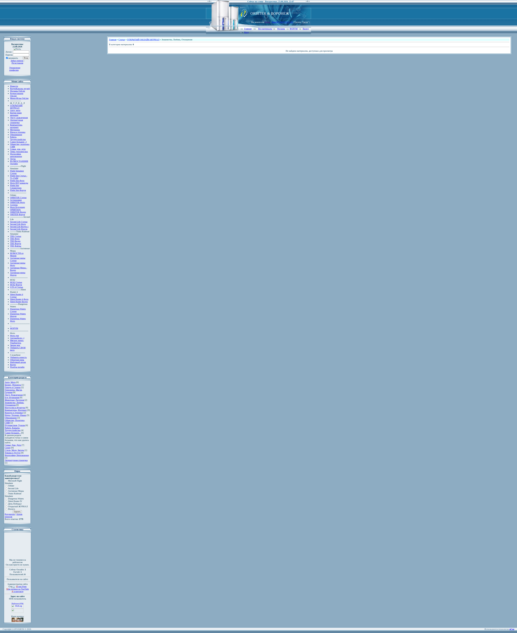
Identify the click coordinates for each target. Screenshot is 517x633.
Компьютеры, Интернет (16, 410)
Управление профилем (14, 69)
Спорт (8, 448)
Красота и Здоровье (14, 413)
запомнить (13, 58)
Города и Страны (13, 387)
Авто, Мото (10, 382)
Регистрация (17, 63)
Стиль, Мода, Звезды (14, 450)
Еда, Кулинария (12, 397)
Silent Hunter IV (15, 501)
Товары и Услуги (12, 453)
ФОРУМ (294, 29)
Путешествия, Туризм (15, 425)
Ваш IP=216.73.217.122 (283, 22)
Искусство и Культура (15, 407)
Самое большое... (13, 433)
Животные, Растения (14, 400)
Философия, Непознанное (17, 455)
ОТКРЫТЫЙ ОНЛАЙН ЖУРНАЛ (143, 39)
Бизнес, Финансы (13, 385)
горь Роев (21, 586)
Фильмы (281, 29)
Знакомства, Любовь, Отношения (14, 403)
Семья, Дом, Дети (13, 445)
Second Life (13, 488)
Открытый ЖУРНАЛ (18, 506)
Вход (246, 32)
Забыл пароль (17, 60)
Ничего (11, 509)
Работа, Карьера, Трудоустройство (12, 429)
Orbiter (11, 486)
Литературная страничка (16, 460)
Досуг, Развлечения (14, 395)
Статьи (121, 39)
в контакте (17, 591)
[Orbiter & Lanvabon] (17, 621)
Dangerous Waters (16, 499)
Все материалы (265, 29)
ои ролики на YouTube (17, 589)
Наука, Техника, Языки (15, 415)
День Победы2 (15, 504)
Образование (11, 418)
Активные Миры (16, 491)
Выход (306, 29)
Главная (247, 29)
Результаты (10, 514)
